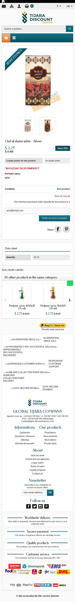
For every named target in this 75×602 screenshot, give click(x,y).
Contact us (37, 473)
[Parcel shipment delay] (14, 1)
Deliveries (25, 432)
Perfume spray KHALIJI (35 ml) (22, 307)
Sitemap (25, 440)
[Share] (58, 229)
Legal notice (37, 462)
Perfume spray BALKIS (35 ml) (53, 307)
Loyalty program (37, 470)
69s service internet (48, 596)
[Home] (6, 38)
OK (69, 28)
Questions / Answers (25, 436)
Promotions (50, 432)
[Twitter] (34, 506)
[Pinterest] (66, 229)
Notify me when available (54, 218)
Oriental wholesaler (24, 443)
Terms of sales (37, 466)
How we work (37, 455)
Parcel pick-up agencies (38, 459)
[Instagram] (40, 506)
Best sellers (50, 440)
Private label (50, 443)
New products (50, 436)
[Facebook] (28, 506)
